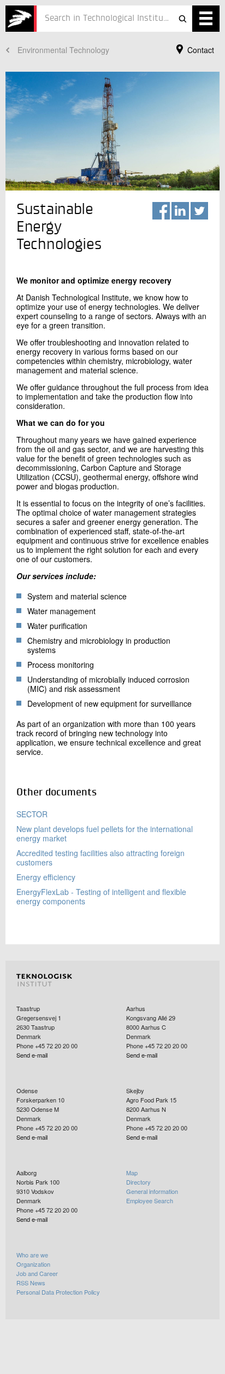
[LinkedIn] (180, 211)
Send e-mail (32, 1054)
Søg (182, 18)
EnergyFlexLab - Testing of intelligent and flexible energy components (101, 896)
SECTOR (32, 814)
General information (152, 1191)
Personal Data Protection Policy (58, 1292)
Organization (33, 1264)
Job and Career (37, 1273)
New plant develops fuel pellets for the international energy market (104, 833)
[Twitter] (199, 211)
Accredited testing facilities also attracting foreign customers (100, 857)
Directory (138, 1181)
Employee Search (149, 1200)
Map (132, 1172)
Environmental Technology (63, 49)
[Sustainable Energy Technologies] (21, 18)
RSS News (30, 1282)
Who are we (32, 1254)
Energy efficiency (45, 876)
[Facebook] (161, 211)
